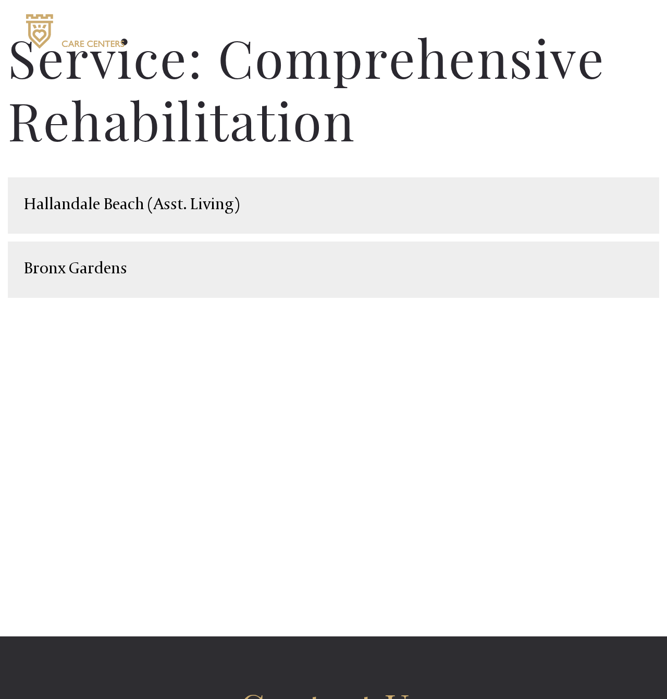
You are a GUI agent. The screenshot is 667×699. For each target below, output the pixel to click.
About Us (423, 31)
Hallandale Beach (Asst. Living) (131, 205)
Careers (511, 31)
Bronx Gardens (75, 269)
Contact (598, 31)
